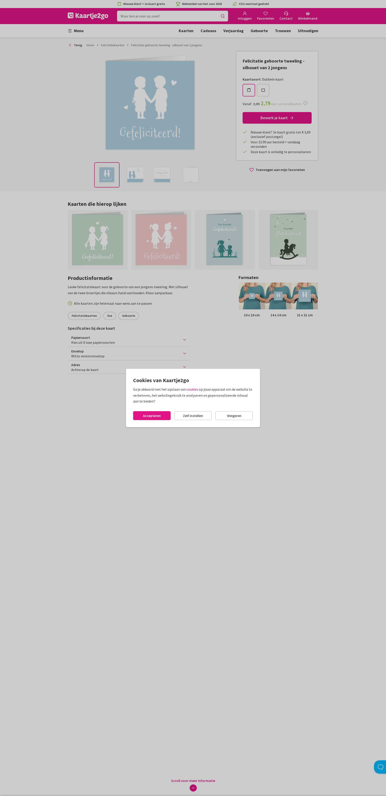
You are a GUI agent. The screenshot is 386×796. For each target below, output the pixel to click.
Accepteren (152, 415)
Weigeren (234, 415)
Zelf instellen (193, 415)
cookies (192, 389)
